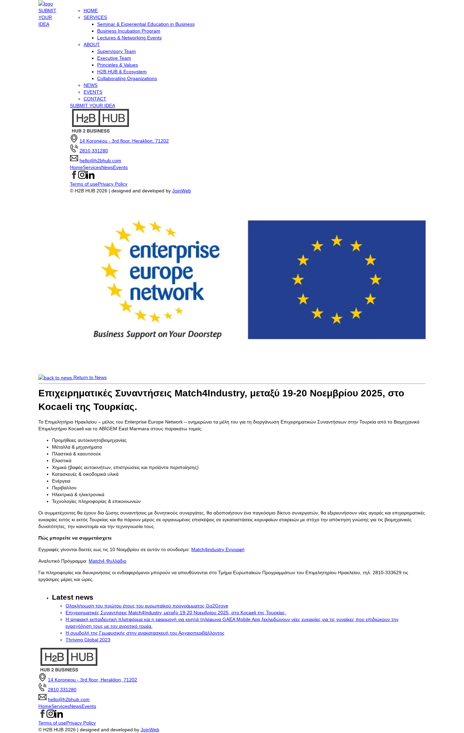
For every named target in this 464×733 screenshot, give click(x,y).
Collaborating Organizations (127, 78)
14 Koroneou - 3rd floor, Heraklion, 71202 (124, 141)
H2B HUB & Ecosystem (122, 71)
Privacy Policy (112, 184)
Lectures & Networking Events (129, 37)
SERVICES (95, 17)
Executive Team (114, 58)
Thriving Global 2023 (88, 639)
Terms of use (84, 184)
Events (120, 167)
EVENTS (93, 92)
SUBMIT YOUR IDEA (47, 17)
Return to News (89, 377)
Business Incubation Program (128, 31)
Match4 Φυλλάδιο (107, 561)
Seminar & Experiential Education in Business (146, 24)
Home (76, 167)
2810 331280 (93, 150)
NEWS (90, 85)
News (107, 167)
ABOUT (92, 44)
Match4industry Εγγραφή (218, 549)
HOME (91, 10)
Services (92, 167)
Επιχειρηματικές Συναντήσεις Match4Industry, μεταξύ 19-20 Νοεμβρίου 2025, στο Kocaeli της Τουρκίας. (176, 612)
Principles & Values (117, 65)
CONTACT (95, 98)
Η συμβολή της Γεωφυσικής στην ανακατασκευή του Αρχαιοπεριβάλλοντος (145, 633)
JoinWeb (181, 190)
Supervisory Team (116, 51)
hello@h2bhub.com (100, 160)
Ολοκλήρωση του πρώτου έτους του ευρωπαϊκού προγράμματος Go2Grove (147, 605)
